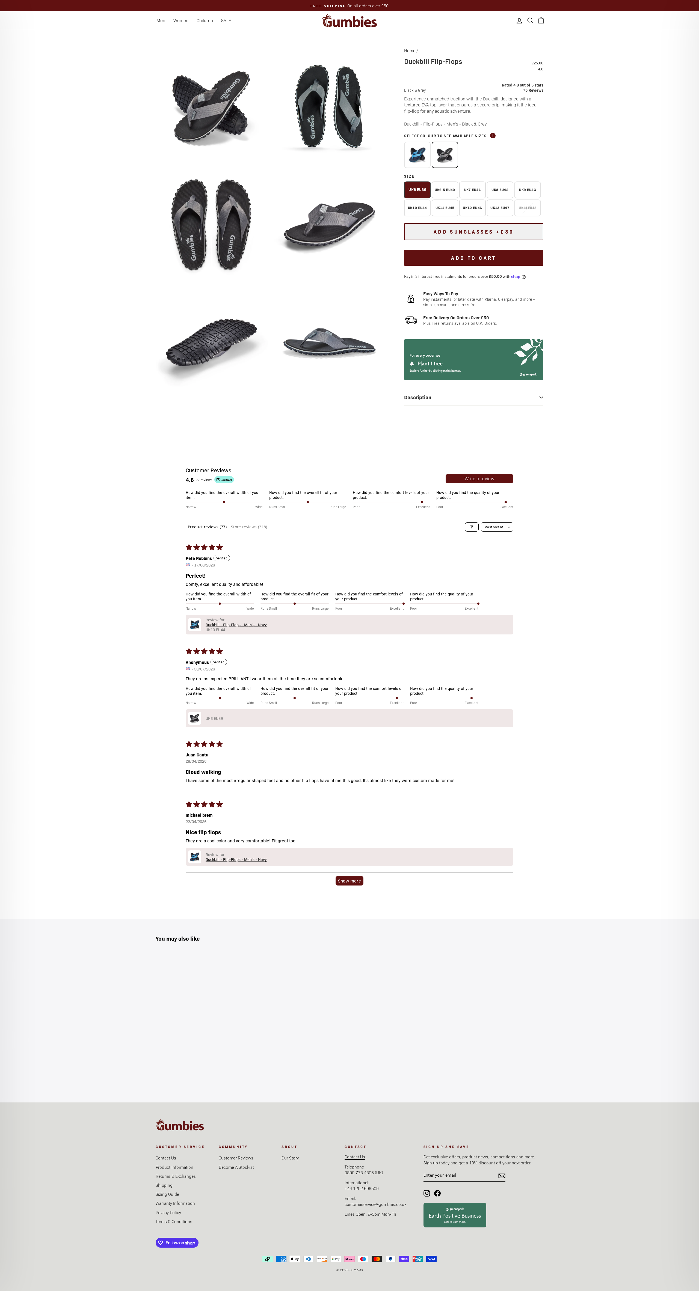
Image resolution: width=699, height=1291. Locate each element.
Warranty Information (175, 1203)
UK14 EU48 (527, 207)
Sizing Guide (167, 1194)
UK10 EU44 (417, 207)
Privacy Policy (168, 1212)
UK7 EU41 (472, 189)
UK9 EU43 (527, 189)
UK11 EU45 (445, 207)
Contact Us (166, 1157)
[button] (194, 624)
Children (205, 20)
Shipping (164, 1185)
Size (409, 176)
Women (180, 20)
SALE (226, 20)
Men (160, 20)
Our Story (290, 1157)
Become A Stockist (236, 1167)
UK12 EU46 (472, 207)
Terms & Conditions (174, 1221)
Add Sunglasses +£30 (474, 231)
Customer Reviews (236, 1157)
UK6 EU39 (417, 189)
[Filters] (472, 527)
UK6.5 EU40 (445, 189)
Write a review (479, 478)
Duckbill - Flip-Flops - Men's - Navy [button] (236, 624)
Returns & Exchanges (176, 1176)
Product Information (174, 1167)
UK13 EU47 (500, 207)
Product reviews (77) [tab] (207, 526)
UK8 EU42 (499, 189)
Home (409, 50)
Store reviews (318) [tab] (249, 526)
